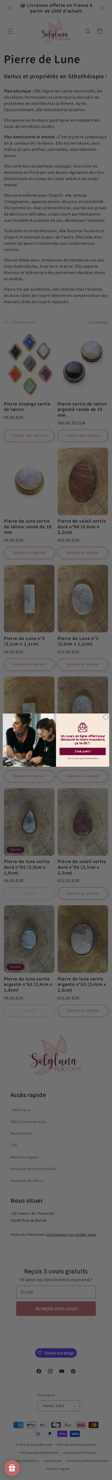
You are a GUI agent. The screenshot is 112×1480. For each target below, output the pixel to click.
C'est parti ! (82, 751)
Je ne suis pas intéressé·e (82, 758)
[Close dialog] (105, 716)
